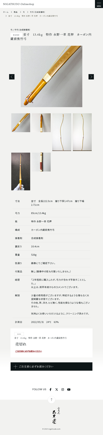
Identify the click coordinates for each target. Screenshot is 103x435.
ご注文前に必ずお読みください (28, 351)
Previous (11, 76)
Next (91, 76)
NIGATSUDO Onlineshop (18, 4)
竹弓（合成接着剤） (37, 12)
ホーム (5, 12)
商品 (16, 12)
